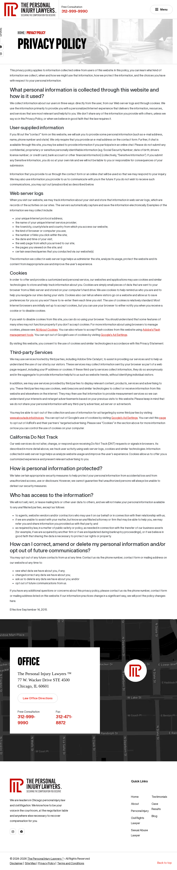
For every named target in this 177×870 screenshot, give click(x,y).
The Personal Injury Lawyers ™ (45, 858)
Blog (154, 816)
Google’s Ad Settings (114, 334)
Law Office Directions (38, 698)
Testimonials (159, 796)
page (162, 417)
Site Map (30, 863)
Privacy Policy (46, 863)
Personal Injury (140, 810)
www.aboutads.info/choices (27, 417)
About (135, 803)
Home (21, 32)
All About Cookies (47, 329)
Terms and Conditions (70, 863)
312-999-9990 (75, 11)
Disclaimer (16, 863)
